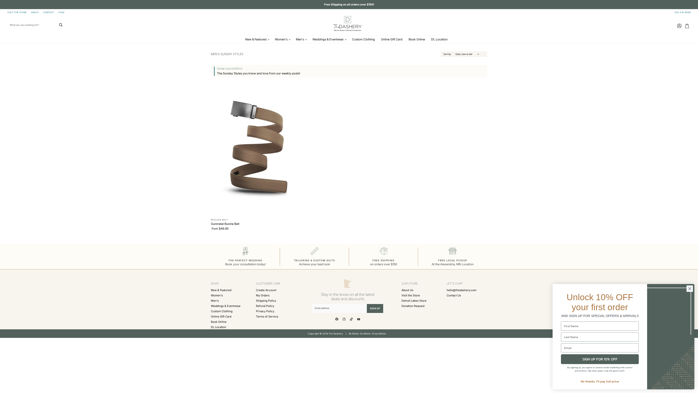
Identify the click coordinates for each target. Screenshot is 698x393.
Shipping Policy (266, 300)
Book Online (417, 39)
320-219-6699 (683, 12)
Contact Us (454, 295)
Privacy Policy (265, 311)
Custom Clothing (363, 39)
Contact (48, 12)
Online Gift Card (391, 39)
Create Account (266, 290)
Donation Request (413, 306)
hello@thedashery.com (461, 290)
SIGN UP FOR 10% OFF (599, 359)
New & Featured (256, 39)
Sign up (375, 308)
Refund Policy (265, 306)
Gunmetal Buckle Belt (225, 224)
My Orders (263, 295)
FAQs (62, 12)
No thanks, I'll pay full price (600, 381)
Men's (300, 39)
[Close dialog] (690, 288)
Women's (281, 39)
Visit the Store (17, 12)
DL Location (439, 39)
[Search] (61, 25)
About (35, 12)
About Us (407, 290)
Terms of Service (267, 316)
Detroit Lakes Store (414, 300)
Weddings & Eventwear (328, 39)
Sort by (447, 54)
